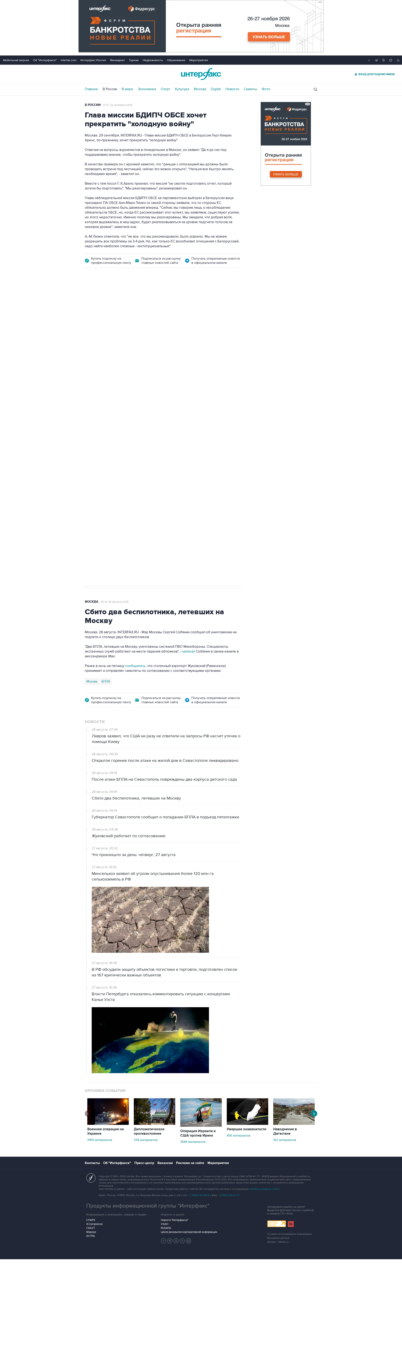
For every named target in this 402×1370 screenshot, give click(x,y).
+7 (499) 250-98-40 (199, 1195)
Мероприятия (198, 60)
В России (110, 89)
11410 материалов (99, 1140)
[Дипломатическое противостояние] (154, 1124)
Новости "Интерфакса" (174, 1220)
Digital (216, 89)
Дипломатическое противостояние (149, 1131)
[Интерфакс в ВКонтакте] (176, 1241)
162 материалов (284, 1140)
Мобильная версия (16, 60)
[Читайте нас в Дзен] (163, 1241)
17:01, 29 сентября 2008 (117, 105)
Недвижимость (153, 60)
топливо (148, 449)
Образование (176, 60)
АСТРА (90, 1236)
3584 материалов (192, 1142)
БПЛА (113, 449)
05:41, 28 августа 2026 (114, 602)
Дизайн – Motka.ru (278, 1242)
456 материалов (238, 1135)
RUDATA (166, 1228)
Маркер (91, 1232)
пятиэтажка (130, 449)
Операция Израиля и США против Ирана (198, 1133)
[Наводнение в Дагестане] (294, 1124)
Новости (232, 89)
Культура (182, 89)
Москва (200, 89)
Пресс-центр (144, 1163)
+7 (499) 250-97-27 (229, 1195)
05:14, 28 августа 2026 (117, 297)
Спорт (165, 89)
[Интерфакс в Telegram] (170, 1241)
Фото (266, 89)
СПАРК (90, 1220)
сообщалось (135, 666)
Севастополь (95, 449)
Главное (91, 89)
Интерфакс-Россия (93, 60)
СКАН (164, 1224)
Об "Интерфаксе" (45, 60)
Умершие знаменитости (246, 1129)
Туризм (134, 60)
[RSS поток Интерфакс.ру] (182, 1241)
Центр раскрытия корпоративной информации (189, 1232)
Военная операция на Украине (105, 1131)
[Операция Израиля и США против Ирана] (201, 1126)
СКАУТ (90, 1228)
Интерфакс (201, 74)
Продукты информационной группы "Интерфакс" (147, 1206)
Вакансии (165, 1163)
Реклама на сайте (190, 1163)
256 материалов (145, 1140)
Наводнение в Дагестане (285, 1131)
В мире (127, 89)
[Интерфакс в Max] (188, 1241)
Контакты (92, 1163)
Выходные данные (278, 1238)
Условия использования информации (289, 1234)
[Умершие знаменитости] (247, 1124)
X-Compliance (94, 1224)
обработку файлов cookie (264, 1189)
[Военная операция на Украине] (108, 1124)
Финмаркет (117, 60)
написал (184, 366)
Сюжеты (250, 89)
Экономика (147, 89)
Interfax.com (68, 60)
